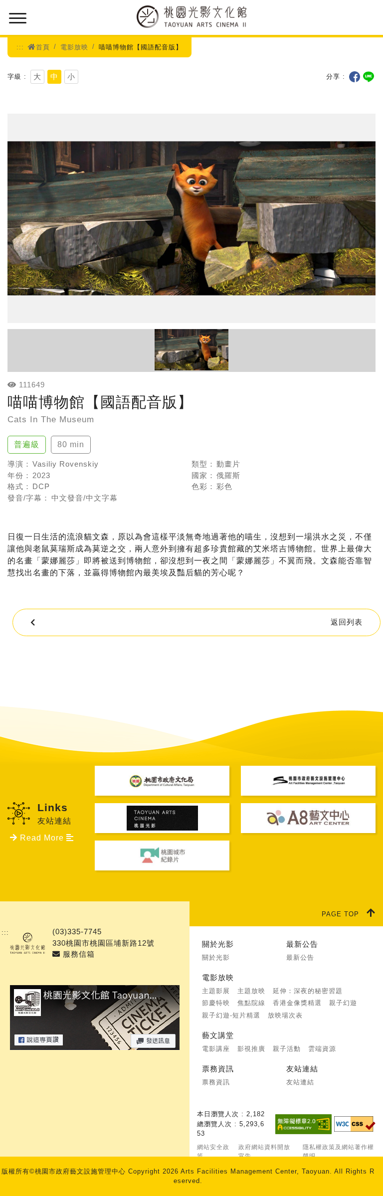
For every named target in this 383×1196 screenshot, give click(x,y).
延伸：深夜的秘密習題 (308, 991)
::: (20, 47)
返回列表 (347, 622)
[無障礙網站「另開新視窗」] (303, 1124)
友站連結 (302, 1068)
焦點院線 (251, 1003)
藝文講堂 (218, 1035)
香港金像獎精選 (297, 1003)
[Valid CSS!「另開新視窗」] (355, 1124)
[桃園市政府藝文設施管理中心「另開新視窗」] (308, 781)
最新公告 (302, 944)
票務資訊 (218, 1068)
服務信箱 (77, 954)
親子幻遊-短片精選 (231, 1015)
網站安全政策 (213, 1152)
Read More (42, 838)
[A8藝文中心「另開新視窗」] (308, 818)
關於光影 (218, 944)
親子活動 (287, 1048)
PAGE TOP (340, 914)
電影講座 (216, 1048)
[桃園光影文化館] (192, 16)
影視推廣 (251, 1048)
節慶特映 (216, 1003)
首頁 (43, 47)
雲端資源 (322, 1048)
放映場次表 (285, 1015)
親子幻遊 (343, 1003)
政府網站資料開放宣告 (264, 1152)
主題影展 (216, 991)
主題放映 (251, 991)
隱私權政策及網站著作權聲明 (338, 1152)
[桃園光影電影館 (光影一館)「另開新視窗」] (162, 818)
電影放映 (74, 47)
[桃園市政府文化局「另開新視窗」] (162, 781)
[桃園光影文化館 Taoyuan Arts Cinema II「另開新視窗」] (95, 1043)
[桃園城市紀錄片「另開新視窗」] (162, 855)
